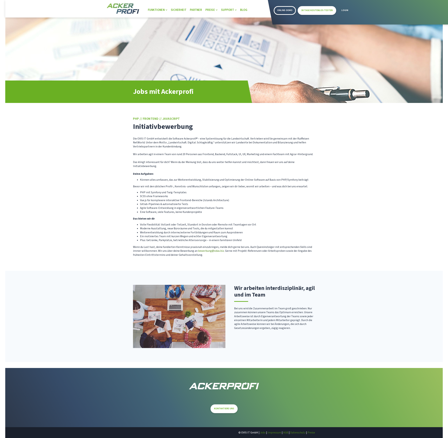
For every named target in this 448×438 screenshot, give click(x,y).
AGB (285, 432)
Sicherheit (178, 10)
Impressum (274, 432)
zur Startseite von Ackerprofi (123, 9)
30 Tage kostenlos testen (317, 10)
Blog (243, 10)
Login (344, 10)
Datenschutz (298, 432)
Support (227, 10)
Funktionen (156, 10)
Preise (210, 10)
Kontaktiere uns (224, 408)
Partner (196, 10)
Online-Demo (284, 10)
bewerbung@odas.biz (211, 251)
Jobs (263, 432)
